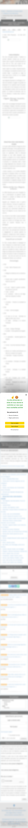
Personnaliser (15, 430)
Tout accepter (15, 423)
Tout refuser (14, 426)
